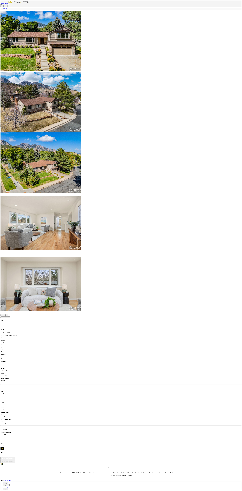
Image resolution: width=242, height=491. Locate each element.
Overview (5, 8)
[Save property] (4, 315)
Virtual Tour (8, 317)
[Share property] (7, 315)
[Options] (2, 315)
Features (4, 9)
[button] (121, 41)
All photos (3, 317)
